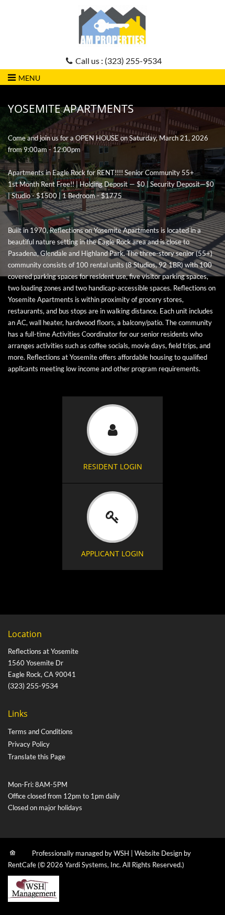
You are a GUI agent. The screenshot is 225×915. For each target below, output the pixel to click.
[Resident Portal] (112, 439)
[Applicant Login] (112, 526)
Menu (29, 77)
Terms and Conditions (40, 731)
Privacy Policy (29, 744)
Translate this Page (36, 756)
